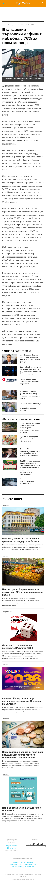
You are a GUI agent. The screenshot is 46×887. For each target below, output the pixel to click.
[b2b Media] (23, 3)
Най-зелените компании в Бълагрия (23, 864)
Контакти (23, 876)
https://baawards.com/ (28, 654)
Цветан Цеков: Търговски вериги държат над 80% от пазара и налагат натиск (22, 592)
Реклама (38, 874)
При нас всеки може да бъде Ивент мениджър (21, 809)
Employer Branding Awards (23, 862)
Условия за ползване (16, 874)
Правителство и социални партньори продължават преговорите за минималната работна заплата (23, 754)
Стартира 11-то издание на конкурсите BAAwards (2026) (17, 646)
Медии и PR (7, 612)
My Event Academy (9, 814)
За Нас (7, 874)
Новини (6, 505)
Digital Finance (11, 846)
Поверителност (29, 874)
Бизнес (6, 556)
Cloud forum (11, 848)
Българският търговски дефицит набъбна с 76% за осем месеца (22, 35)
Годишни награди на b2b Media (23, 866)
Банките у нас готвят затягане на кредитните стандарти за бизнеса (20, 540)
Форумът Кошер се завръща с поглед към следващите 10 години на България (21, 701)
